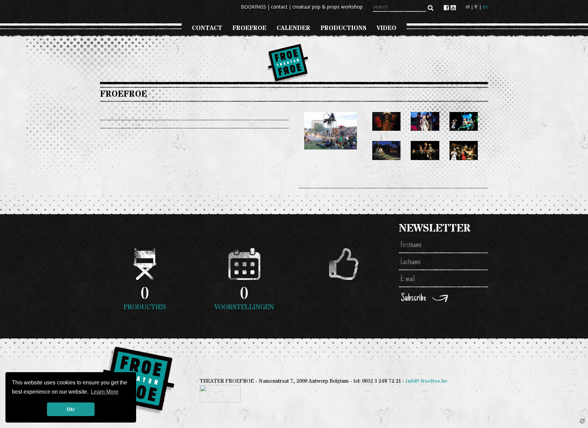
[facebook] (447, 7)
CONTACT (207, 28)
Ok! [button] (71, 409)
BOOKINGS (253, 6)
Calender (293, 28)
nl (468, 6)
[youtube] (453, 7)
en (485, 6)
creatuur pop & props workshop (327, 6)
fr (476, 6)
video (386, 28)
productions (343, 28)
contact (279, 6)
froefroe (249, 28)
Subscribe (413, 298)
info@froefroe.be (426, 381)
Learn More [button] (104, 392)
